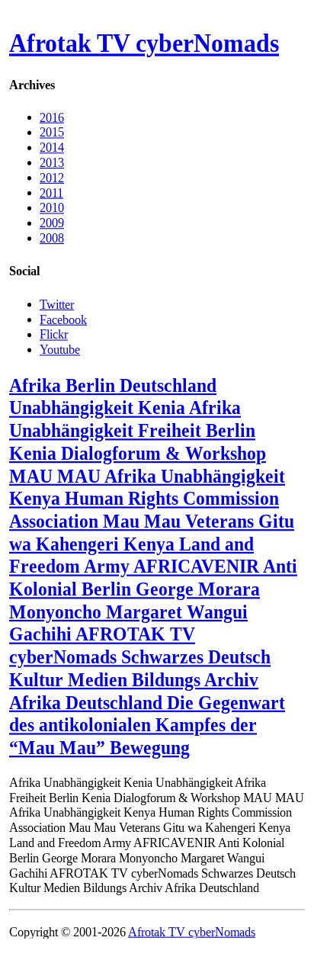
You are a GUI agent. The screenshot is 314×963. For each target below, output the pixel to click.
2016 (52, 117)
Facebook (63, 319)
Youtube (60, 349)
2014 (52, 147)
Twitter (57, 304)
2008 (52, 238)
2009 (52, 223)
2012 (52, 177)
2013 (52, 163)
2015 (52, 132)
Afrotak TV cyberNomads (144, 43)
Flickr (54, 334)
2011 (51, 192)
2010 (52, 208)
